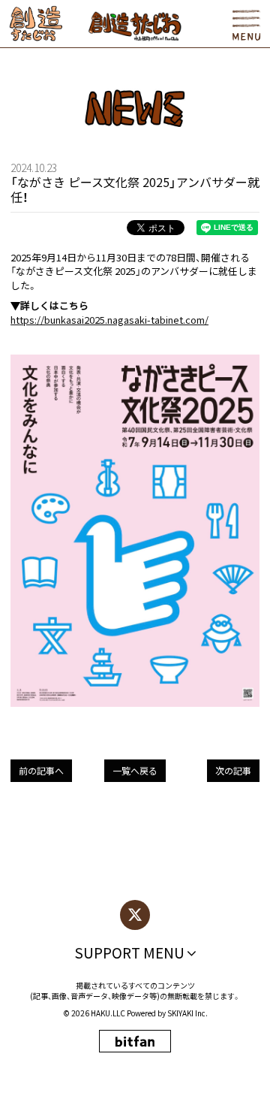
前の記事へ (41, 770)
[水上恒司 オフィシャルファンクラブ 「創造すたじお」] (36, 24)
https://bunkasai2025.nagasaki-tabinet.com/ (109, 319)
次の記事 (233, 770)
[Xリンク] (135, 915)
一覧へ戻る (135, 770)
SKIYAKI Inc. (187, 1013)
